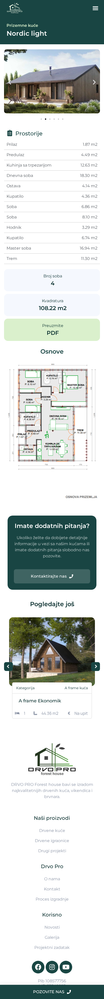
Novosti (52, 927)
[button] (95, 8)
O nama (52, 878)
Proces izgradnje (52, 899)
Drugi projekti (52, 850)
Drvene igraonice (52, 840)
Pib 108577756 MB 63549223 (52, 983)
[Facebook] (38, 967)
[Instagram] (52, 967)
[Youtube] (66, 967)
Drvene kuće (52, 830)
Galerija (52, 937)
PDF (53, 333)
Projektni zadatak (52, 947)
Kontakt (52, 889)
